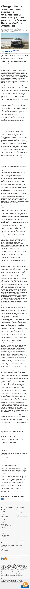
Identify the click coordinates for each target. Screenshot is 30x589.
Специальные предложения (19, 510)
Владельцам (7, 543)
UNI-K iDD (3, 536)
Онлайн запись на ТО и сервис (7, 549)
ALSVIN (3, 519)
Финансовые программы (19, 514)
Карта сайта (19, 545)
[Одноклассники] (4, 499)
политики (4, 584)
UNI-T (2, 530)
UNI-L (2, 522)
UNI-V (2, 514)
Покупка (20, 507)
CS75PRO (3, 511)
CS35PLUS (4, 524)
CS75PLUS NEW (5, 516)
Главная (3, 28)
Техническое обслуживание (5, 551)
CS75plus (3, 527)
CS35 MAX (4, 517)
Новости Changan (12, 28)
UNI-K (2, 533)
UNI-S (2, 513)
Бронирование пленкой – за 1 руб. (7, 546)
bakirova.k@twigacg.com (8, 458)
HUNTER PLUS (5, 535)
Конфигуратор (20, 512)
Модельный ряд (7, 508)
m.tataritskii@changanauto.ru (9, 442)
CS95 (2, 528)
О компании (22, 543)
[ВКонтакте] (2, 499)
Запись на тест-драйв (21, 516)
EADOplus (3, 521)
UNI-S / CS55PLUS (6, 525)
